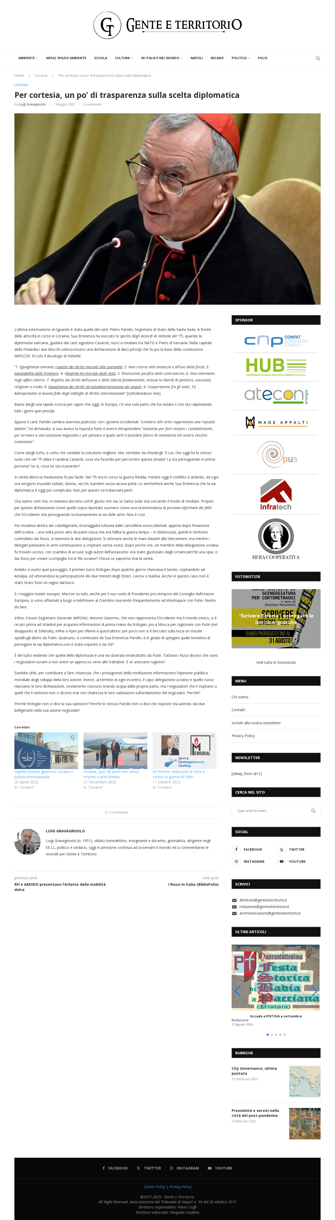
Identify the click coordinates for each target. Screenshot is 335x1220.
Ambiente (26, 58)
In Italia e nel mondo (160, 58)
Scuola (100, 58)
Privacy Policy (243, 735)
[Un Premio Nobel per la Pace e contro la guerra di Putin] (184, 750)
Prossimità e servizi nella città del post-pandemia (255, 1113)
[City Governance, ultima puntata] (305, 1081)
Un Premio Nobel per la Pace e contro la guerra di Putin (179, 774)
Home (19, 75)
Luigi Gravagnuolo (32, 104)
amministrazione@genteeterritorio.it (270, 913)
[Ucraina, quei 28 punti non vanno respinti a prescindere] (115, 750)
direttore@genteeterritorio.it (263, 900)
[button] (236, 618)
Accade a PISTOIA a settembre (276, 1016)
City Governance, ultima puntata (254, 1071)
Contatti (238, 709)
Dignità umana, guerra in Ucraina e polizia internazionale (43, 774)
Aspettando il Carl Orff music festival (276, 618)
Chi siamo (240, 696)
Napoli (197, 58)
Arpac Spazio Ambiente (66, 58)
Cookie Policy (154, 1186)
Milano (217, 58)
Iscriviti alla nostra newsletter (256, 722)
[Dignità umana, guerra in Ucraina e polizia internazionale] (46, 750)
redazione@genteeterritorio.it (264, 906)
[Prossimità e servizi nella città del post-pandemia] (305, 1123)
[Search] (318, 58)
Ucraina (41, 75)
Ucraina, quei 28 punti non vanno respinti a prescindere (111, 774)
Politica (239, 58)
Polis (262, 58)
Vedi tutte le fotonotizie (276, 662)
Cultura (122, 58)
